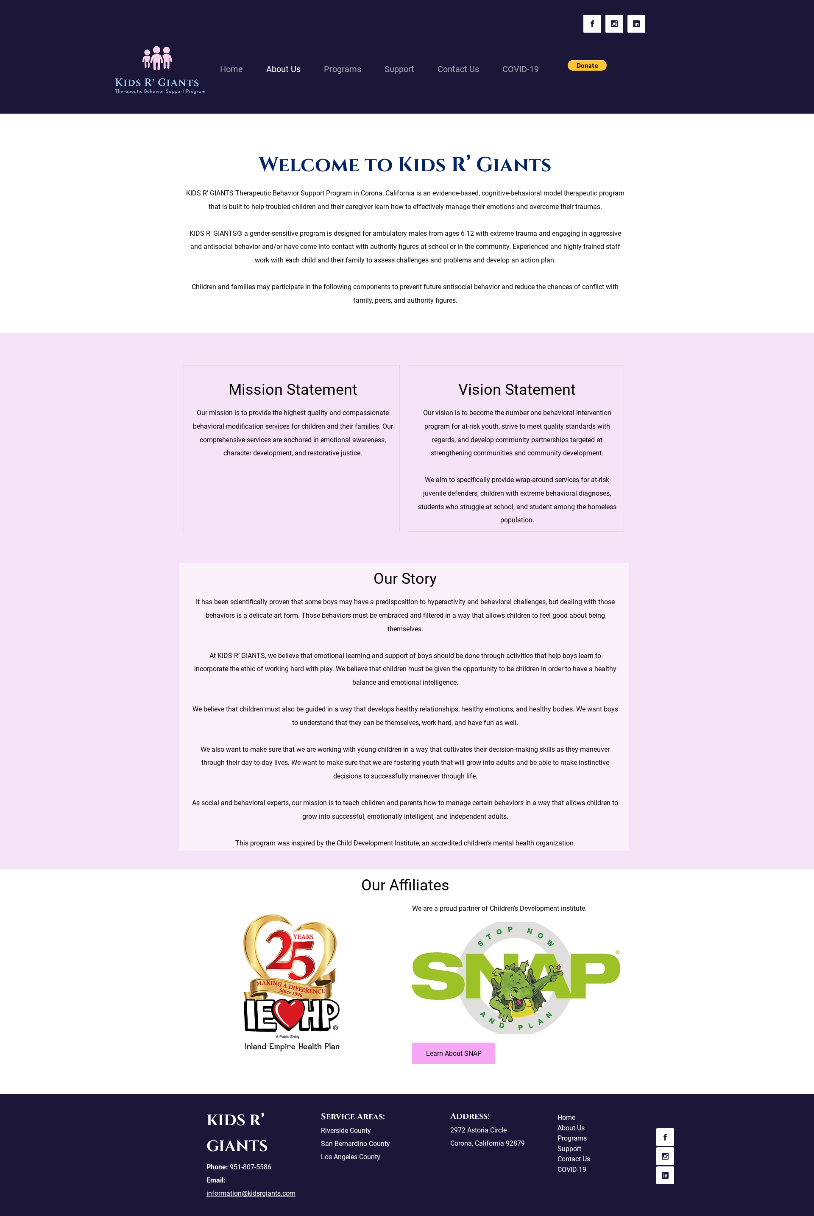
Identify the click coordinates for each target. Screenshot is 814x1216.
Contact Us (574, 1159)
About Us (571, 1128)
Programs (572, 1138)
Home (566, 1117)
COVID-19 (572, 1170)
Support (569, 1149)
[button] (587, 65)
